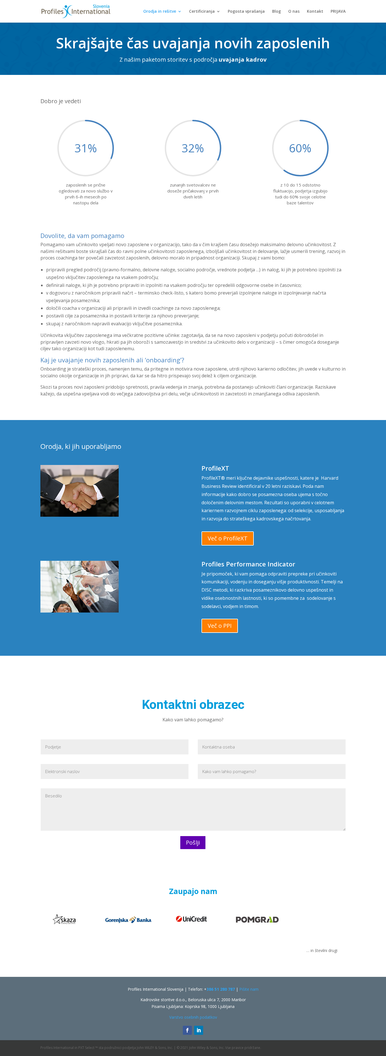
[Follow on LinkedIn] (198, 1030)
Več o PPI (220, 625)
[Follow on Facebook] (187, 1030)
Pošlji (193, 842)
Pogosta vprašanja (246, 11)
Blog (276, 11)
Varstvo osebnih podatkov (193, 1017)
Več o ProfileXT (228, 538)
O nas (294, 11)
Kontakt (315, 11)
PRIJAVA (338, 11)
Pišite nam (249, 989)
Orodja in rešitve (159, 11)
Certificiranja (202, 11)
